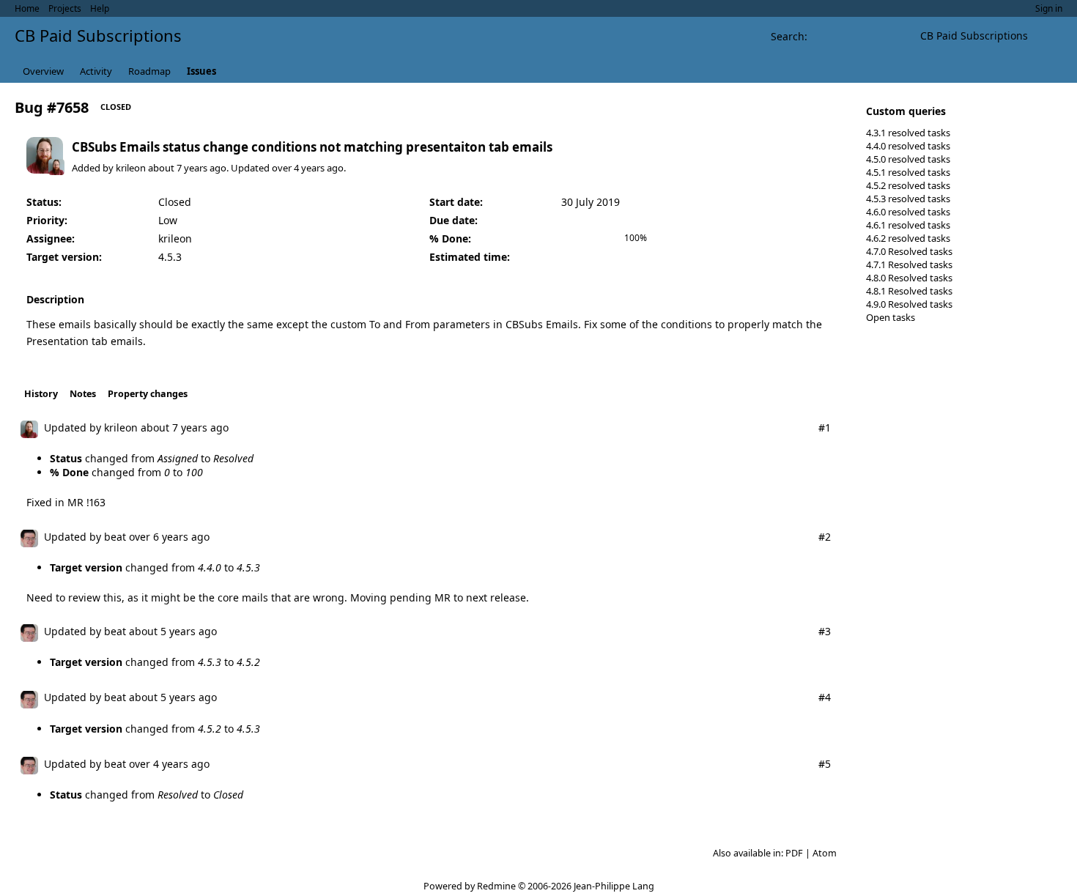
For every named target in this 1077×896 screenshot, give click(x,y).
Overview (43, 71)
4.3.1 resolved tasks (908, 132)
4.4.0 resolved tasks (908, 145)
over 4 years (298, 167)
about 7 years (177, 167)
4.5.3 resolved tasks (908, 198)
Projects (64, 8)
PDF (794, 853)
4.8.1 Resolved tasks (909, 290)
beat (115, 537)
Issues (201, 71)
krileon (131, 167)
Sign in (1048, 8)
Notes (83, 394)
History (41, 394)
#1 (824, 427)
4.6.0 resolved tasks (908, 211)
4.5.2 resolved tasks (908, 185)
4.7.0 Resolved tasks (909, 251)
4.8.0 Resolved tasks (909, 277)
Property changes (148, 394)
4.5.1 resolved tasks (908, 172)
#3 (824, 631)
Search (787, 36)
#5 (824, 764)
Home (27, 8)
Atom (825, 853)
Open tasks (890, 317)
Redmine (496, 886)
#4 (824, 697)
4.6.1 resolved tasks (908, 225)
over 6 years (158, 537)
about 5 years (162, 631)
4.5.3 (170, 257)
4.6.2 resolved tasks (908, 238)
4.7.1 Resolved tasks (909, 264)
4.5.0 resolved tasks (908, 159)
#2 (824, 537)
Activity (96, 71)
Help (99, 8)
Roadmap (149, 71)
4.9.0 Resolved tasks (909, 304)
